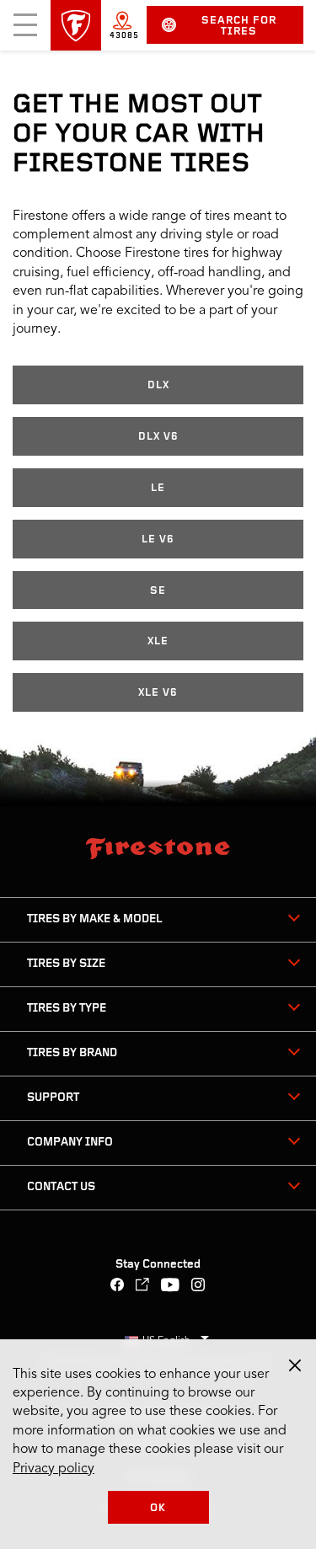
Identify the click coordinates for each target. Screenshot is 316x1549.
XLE (158, 641)
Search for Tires (238, 26)
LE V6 (158, 539)
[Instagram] (198, 1287)
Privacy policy (53, 1469)
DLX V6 (158, 436)
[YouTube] (171, 1287)
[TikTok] (142, 1287)
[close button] (295, 1365)
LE (158, 488)
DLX (158, 385)
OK (158, 1508)
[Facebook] (117, 1287)
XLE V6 (158, 692)
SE (158, 590)
